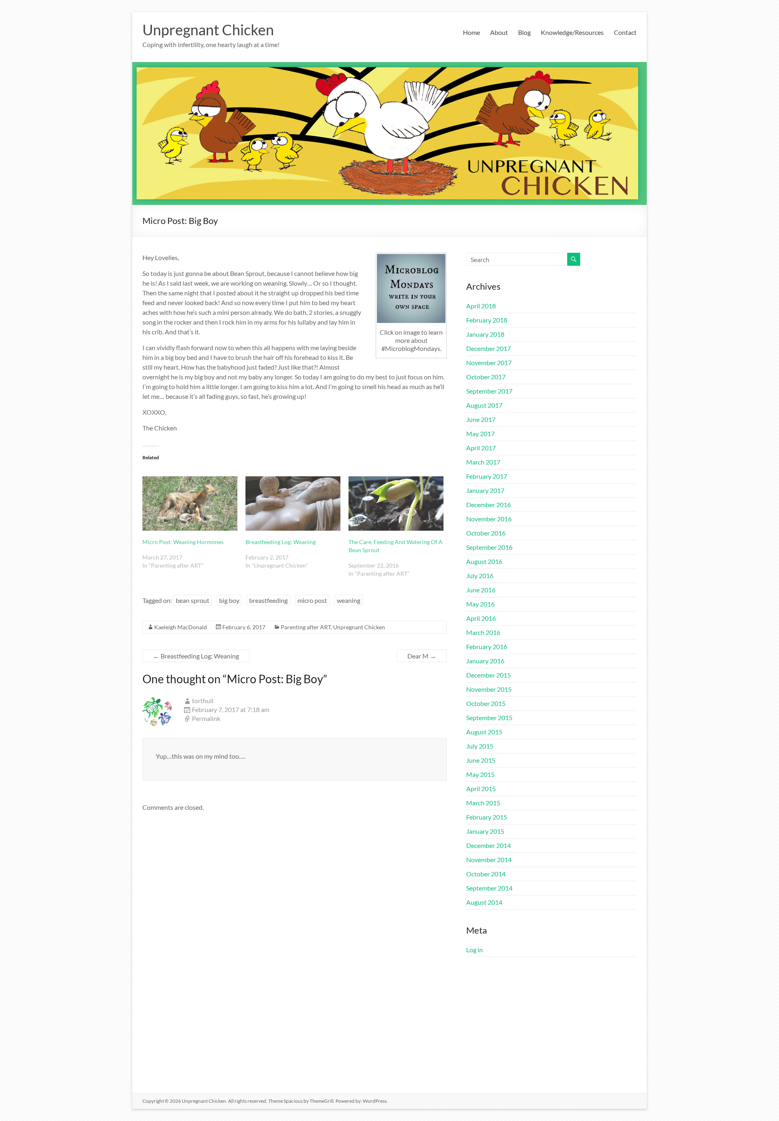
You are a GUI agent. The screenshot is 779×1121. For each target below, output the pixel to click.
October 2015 (486, 703)
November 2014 (489, 859)
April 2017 (481, 448)
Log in (474, 949)
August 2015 (484, 732)
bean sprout (192, 600)
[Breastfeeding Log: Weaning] (292, 503)
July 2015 (479, 746)
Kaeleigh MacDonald (180, 627)
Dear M (421, 656)
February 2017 (486, 476)
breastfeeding (268, 600)
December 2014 (488, 845)
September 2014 (489, 888)
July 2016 (479, 575)
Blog (524, 32)
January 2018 (485, 334)
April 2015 (481, 788)
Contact (625, 32)
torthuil (202, 700)
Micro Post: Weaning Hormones (183, 541)
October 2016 (486, 533)
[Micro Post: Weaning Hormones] (189, 503)
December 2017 (488, 348)
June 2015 (480, 760)
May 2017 (480, 433)
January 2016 (485, 661)
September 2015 (489, 717)
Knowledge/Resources (572, 32)
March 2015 (483, 803)
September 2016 (489, 547)
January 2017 (485, 490)
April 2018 (481, 306)
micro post (312, 600)
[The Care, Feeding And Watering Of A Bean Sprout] (396, 503)
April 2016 (481, 618)
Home (471, 32)
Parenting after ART (306, 627)
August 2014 (484, 902)
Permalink (206, 718)
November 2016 (489, 519)
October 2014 (486, 874)
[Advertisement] (551, 1028)
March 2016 (483, 632)
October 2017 (486, 377)
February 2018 (486, 320)
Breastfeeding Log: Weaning (280, 541)
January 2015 (485, 831)
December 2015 (488, 675)
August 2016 (484, 561)
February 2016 (486, 646)
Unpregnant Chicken (208, 30)
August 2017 (484, 405)
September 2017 (489, 391)
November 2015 (489, 689)
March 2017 (483, 462)
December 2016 (488, 504)
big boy (229, 600)
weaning (348, 600)
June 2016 (480, 590)
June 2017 (480, 419)
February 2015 (486, 817)
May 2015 (480, 774)
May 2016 (480, 604)
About (499, 32)
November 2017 (489, 362)
